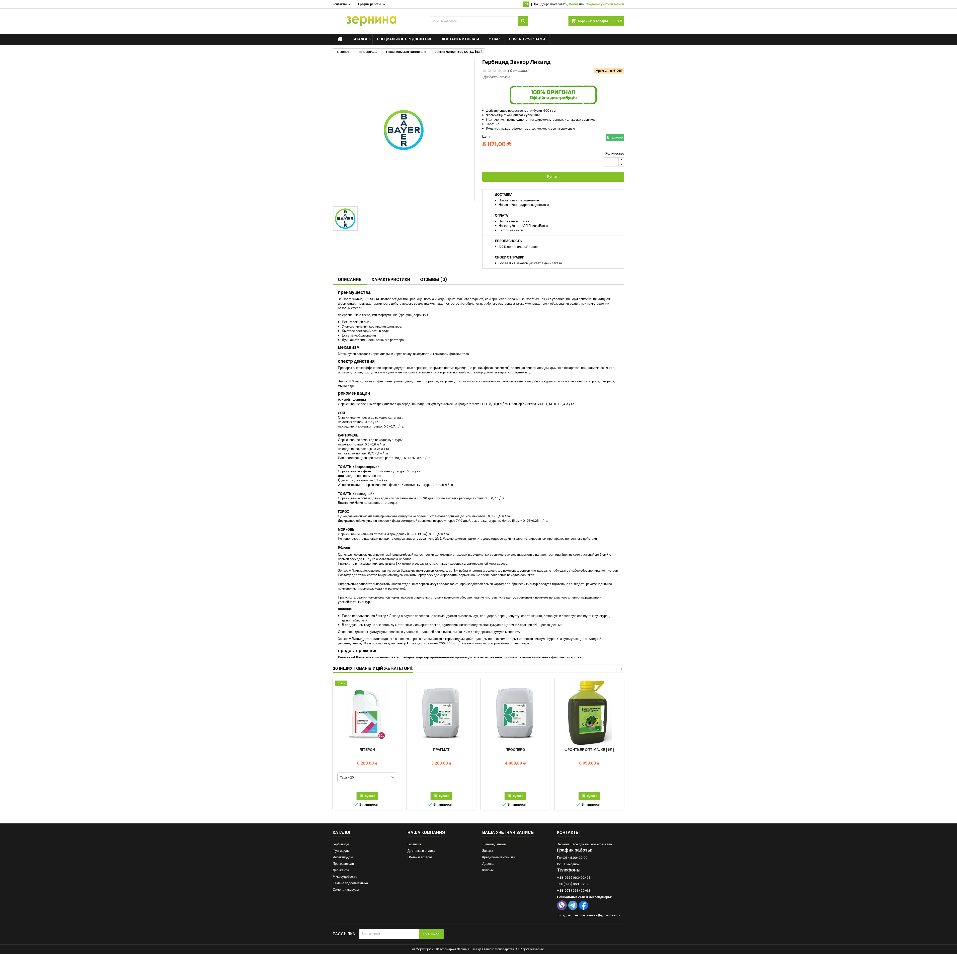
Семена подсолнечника (350, 883)
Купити (367, 796)
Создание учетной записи (605, 4)
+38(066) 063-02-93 (573, 877)
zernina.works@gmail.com (596, 915)
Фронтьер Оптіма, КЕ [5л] (589, 749)
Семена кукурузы (346, 889)
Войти (573, 4)
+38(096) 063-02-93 (573, 884)
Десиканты (341, 870)
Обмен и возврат (419, 857)
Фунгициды (341, 850)
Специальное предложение (404, 39)
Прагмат (441, 749)
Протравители (343, 863)
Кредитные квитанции (498, 857)
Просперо (515, 749)
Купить (553, 176)
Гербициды (341, 844)
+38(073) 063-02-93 (573, 890)
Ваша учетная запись (508, 832)
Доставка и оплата (460, 39)
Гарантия (414, 844)
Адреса (487, 863)
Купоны (487, 870)
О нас (494, 39)
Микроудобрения (345, 876)
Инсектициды (343, 857)
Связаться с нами (527, 39)
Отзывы (433, 279)
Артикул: (602, 71)
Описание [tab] (350, 279)
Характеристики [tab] (391, 279)
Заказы (487, 850)
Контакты (568, 832)
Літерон (367, 749)
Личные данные (494, 844)
